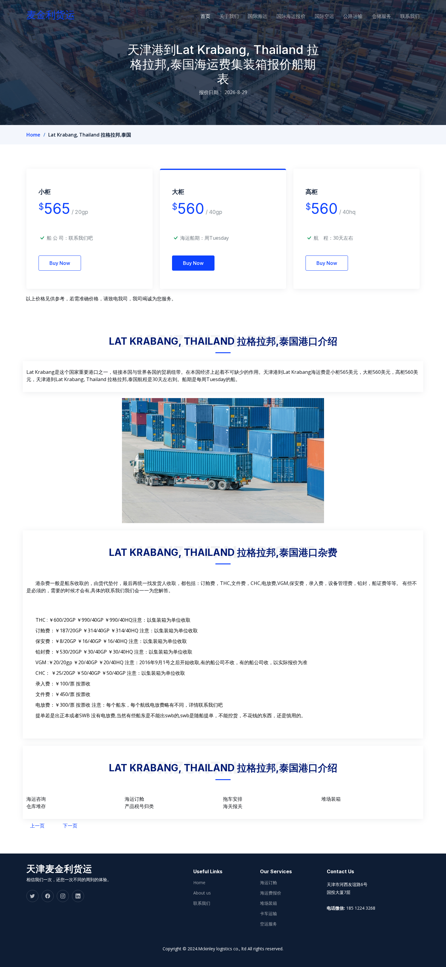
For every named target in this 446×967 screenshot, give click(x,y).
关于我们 (229, 16)
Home (33, 134)
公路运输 (353, 16)
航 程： (323, 238)
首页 (205, 16)
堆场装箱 (268, 903)
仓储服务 (381, 16)
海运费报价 (270, 893)
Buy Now (59, 263)
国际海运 (257, 16)
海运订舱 (268, 883)
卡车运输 (268, 913)
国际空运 (324, 16)
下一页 (70, 825)
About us (202, 893)
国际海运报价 (291, 16)
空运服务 (268, 924)
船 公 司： (70, 238)
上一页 (37, 825)
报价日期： (211, 92)
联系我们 (410, 16)
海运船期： (192, 238)
